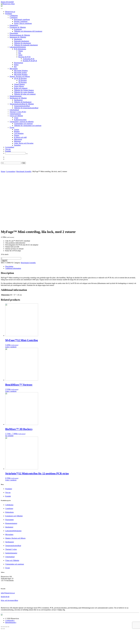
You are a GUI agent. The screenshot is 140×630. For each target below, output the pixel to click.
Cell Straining (19, 133)
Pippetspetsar (18, 63)
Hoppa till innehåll (7, 2)
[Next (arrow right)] (4, 628)
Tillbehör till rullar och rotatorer (25, 94)
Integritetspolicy (10, 622)
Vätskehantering (15, 114)
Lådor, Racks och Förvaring (23, 143)
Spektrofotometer (16, 96)
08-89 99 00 (5, 597)
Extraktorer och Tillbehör (14, 516)
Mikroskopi (18, 139)
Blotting (17, 131)
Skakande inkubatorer (21, 41)
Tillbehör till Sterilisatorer (23, 102)
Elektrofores (14, 25)
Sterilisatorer (18, 100)
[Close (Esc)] (2, 626)
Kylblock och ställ (20, 137)
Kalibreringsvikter (20, 120)
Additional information (13, 268)
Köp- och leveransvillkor (9, 600)
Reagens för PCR (24, 57)
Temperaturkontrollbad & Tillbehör (22, 104)
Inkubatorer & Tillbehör (18, 37)
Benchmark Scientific (23, 171)
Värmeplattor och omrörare (23, 123)
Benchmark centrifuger (22, 19)
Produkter (8, 14)
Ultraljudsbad (14, 110)
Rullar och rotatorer (20, 88)
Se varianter (9, 436)
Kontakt (8, 151)
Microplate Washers (21, 70)
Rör (19, 53)
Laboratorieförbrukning (18, 47)
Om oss (7, 149)
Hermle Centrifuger (20, 21)
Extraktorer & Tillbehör (18, 27)
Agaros (16, 129)
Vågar (16, 118)
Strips (20, 55)
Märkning (17, 141)
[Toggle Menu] (2, 8)
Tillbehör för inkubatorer (22, 43)
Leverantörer (9, 147)
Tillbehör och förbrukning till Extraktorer (28, 31)
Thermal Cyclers (11, 549)
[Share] (4, 626)
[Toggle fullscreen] (6, 626)
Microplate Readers (20, 74)
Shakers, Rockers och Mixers (20, 76)
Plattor (20, 51)
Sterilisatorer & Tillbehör (18, 98)
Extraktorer (18, 29)
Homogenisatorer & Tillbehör (20, 35)
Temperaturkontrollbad (22, 106)
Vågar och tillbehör (16, 116)
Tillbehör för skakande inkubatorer (26, 45)
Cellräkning (14, 15)
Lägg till (4, 260)
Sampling (17, 145)
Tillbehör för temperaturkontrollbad (26, 108)
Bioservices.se (10, 12)
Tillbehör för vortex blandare (24, 92)
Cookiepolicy (10, 620)
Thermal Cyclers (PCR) (18, 112)
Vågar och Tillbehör (12, 560)
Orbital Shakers (19, 84)
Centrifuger (14, 17)
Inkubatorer (18, 39)
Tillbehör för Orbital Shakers (24, 90)
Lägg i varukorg (10, 347)
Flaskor (16, 135)
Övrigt (12, 127)
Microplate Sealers (20, 72)
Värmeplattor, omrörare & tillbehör (22, 122)
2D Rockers (22, 80)
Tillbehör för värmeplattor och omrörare (27, 125)
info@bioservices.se (8, 593)
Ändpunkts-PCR (28, 59)
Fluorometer (14, 33)
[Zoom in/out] (8, 626)
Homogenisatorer (11, 523)
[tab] (72, 266)
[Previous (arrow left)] (2, 628)
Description (9, 266)
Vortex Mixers (19, 86)
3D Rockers (22, 82)
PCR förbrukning (20, 49)
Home (3, 171)
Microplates (14, 69)
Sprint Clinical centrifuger (23, 23)
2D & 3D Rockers (20, 78)
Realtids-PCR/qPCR (30, 61)
